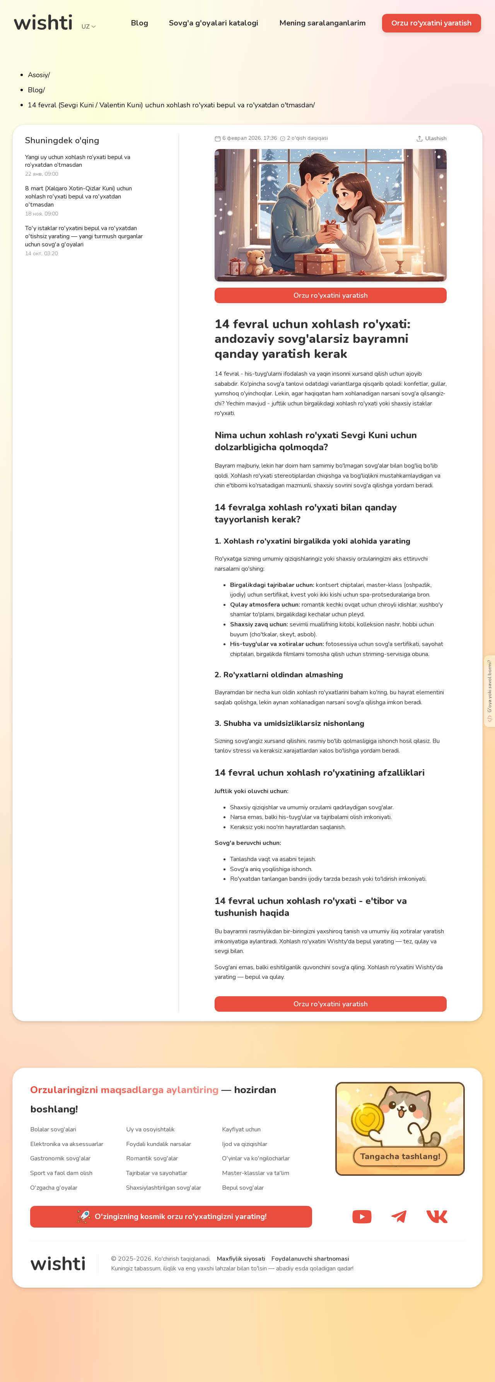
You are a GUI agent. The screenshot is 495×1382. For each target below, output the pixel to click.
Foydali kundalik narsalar (158, 1144)
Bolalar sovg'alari (53, 1129)
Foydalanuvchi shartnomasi (310, 1259)
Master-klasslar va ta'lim (255, 1173)
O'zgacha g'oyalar (53, 1188)
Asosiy (38, 75)
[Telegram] (398, 1217)
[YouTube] (362, 1217)
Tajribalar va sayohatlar (156, 1173)
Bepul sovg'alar (243, 1188)
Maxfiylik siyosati (241, 1259)
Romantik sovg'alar (152, 1158)
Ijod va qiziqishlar (244, 1144)
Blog (35, 90)
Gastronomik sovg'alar (60, 1158)
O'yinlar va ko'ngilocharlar (256, 1158)
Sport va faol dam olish (61, 1173)
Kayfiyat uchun (241, 1129)
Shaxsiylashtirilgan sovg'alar (163, 1188)
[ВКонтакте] (437, 1217)
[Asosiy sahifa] (43, 22)
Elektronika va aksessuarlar (66, 1144)
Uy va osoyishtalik (150, 1129)
